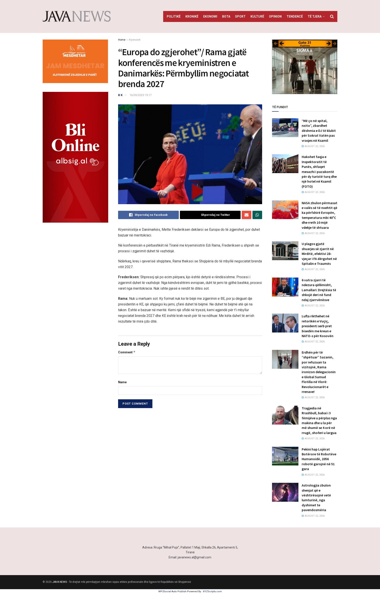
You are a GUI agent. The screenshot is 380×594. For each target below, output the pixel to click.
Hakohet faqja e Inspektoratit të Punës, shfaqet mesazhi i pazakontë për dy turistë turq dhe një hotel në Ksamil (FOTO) (319, 171)
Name (122, 382)
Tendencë (295, 16)
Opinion (275, 16)
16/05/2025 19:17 (141, 95)
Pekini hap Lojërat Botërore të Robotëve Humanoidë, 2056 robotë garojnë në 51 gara (319, 459)
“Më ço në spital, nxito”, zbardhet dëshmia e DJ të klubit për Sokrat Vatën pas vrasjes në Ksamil (319, 130)
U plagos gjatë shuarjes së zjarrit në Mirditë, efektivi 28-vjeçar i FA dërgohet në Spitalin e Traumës (319, 254)
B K (120, 95)
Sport (240, 16)
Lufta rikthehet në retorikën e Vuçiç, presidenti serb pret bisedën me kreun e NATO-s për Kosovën (317, 326)
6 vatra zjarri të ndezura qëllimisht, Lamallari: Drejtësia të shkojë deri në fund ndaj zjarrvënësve (319, 290)
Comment (126, 352)
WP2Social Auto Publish (172, 591)
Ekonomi (210, 16)
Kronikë (191, 16)
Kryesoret (135, 39)
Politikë (174, 16)
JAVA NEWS (59, 581)
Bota (226, 16)
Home (121, 39)
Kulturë (257, 16)
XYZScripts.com (212, 591)
